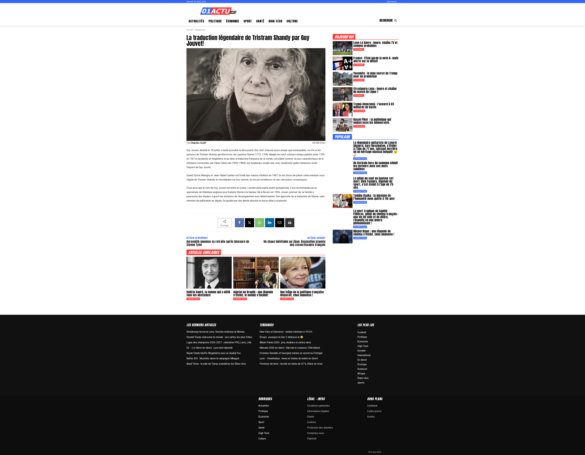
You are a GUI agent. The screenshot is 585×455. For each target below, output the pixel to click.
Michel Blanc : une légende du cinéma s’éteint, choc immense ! (373, 233)
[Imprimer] (289, 222)
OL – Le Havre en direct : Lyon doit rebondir (209, 347)
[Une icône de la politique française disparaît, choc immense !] (302, 272)
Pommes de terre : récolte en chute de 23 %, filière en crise (291, 363)
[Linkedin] (269, 222)
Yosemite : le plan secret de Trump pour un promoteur (375, 75)
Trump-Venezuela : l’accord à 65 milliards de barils (373, 105)
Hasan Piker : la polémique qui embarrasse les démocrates (372, 121)
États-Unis (359, 111)
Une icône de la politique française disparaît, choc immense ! (302, 293)
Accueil (189, 30)
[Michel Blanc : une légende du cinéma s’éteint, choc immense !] (343, 237)
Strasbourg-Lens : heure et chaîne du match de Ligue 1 (375, 90)
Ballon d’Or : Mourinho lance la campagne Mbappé (212, 358)
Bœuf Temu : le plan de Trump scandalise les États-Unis (216, 363)
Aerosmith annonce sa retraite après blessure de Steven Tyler (217, 243)
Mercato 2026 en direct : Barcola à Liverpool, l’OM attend (290, 347)
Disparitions (200, 30)
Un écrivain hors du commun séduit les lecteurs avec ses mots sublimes (375, 166)
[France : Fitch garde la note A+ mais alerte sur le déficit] (343, 63)
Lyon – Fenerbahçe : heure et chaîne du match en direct (289, 358)
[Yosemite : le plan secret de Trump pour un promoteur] (343, 79)
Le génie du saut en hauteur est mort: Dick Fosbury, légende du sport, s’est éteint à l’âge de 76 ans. (373, 183)
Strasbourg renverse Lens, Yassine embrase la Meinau (215, 331)
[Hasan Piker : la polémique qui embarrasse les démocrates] (343, 125)
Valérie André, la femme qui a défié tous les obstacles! (208, 293)
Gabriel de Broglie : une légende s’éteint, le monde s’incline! (253, 293)
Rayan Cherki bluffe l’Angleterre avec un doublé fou (213, 353)
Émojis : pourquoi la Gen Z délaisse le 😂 (281, 337)
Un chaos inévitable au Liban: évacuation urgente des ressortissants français (294, 243)
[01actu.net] (218, 11)
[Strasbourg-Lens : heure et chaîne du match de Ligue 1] (343, 94)
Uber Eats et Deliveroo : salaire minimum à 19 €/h (286, 331)
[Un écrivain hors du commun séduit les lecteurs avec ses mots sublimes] (343, 168)
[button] (389, 20)
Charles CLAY (198, 143)
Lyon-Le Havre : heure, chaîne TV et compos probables (375, 44)
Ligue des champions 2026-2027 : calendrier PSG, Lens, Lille (218, 342)
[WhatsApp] (259, 222)
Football (358, 49)
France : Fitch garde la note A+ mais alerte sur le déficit (375, 59)
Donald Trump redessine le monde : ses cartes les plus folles (219, 337)
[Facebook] (239, 222)
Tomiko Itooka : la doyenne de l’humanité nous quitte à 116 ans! (374, 197)
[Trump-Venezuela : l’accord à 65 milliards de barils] (343, 109)
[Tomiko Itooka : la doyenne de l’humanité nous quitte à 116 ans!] (343, 201)
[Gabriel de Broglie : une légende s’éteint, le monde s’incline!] (255, 272)
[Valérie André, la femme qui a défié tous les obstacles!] (209, 272)
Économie (358, 65)
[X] (249, 222)
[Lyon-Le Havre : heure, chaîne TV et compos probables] (343, 48)
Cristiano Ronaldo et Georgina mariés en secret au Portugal (291, 353)
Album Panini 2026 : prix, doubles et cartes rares (285, 342)
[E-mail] (279, 222)
